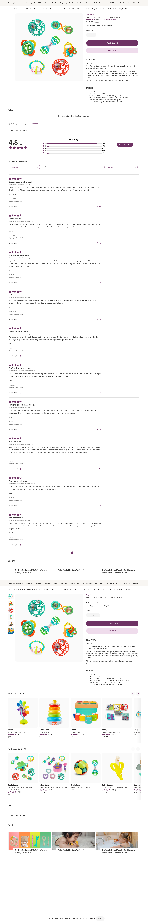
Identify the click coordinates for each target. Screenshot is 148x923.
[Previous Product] (133, 694)
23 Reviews (103, 19)
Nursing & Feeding (51, 3)
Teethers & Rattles (84, 9)
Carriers (89, 3)
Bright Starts (90, 14)
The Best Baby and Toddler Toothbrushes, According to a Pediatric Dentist (118, 571)
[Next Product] (138, 694)
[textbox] (74, 120)
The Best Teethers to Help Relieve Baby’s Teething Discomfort (31, 571)
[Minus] (89, 615)
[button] (74, 144)
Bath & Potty (98, 3)
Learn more (35, 123)
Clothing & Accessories (16, 3)
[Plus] (98, 615)
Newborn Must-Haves (34, 9)
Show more (88, 663)
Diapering (63, 3)
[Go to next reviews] (79, 552)
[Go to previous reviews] (69, 552)
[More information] (118, 606)
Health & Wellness (111, 3)
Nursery (29, 3)
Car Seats (80, 3)
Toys (74, 9)
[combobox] (24, 167)
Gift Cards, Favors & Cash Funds (131, 3)
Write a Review (112, 19)
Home (10, 9)
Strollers (72, 3)
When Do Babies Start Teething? (71, 570)
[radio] (11, 16)
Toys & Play (38, 3)
